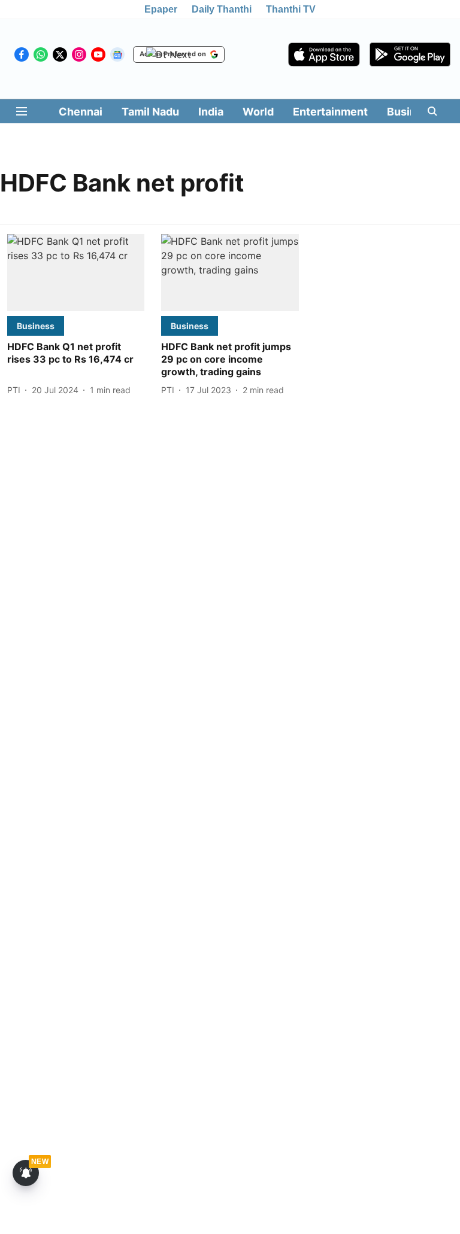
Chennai (80, 111)
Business (411, 111)
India (210, 111)
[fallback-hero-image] (75, 272)
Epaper (160, 9)
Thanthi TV (291, 9)
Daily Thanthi (222, 9)
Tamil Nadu (150, 111)
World (258, 111)
